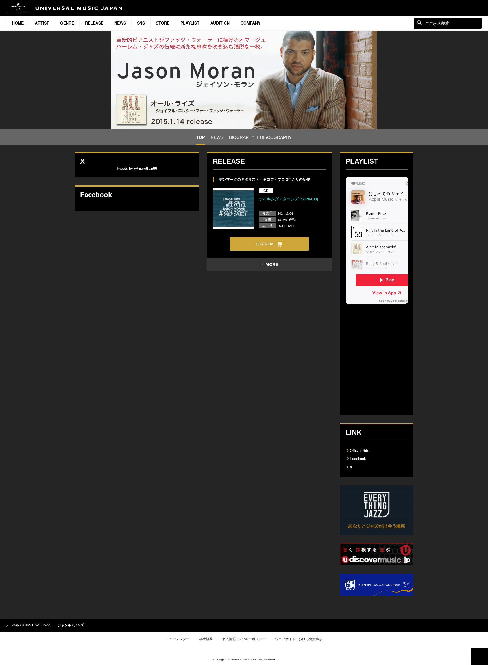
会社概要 (206, 639)
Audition (220, 23)
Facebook (358, 459)
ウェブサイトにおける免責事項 (299, 639)
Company (250, 23)
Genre (67, 23)
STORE (162, 23)
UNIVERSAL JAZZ (36, 625)
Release (94, 23)
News (120, 23)
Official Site (359, 450)
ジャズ (79, 625)
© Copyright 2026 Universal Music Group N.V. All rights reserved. (244, 659)
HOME (18, 23)
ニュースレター (177, 639)
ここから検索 (419, 22)
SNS (141, 23)
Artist (42, 23)
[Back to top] (479, 656)
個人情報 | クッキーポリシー (243, 639)
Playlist (189, 23)
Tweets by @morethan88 (136, 168)
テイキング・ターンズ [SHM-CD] (288, 199)
